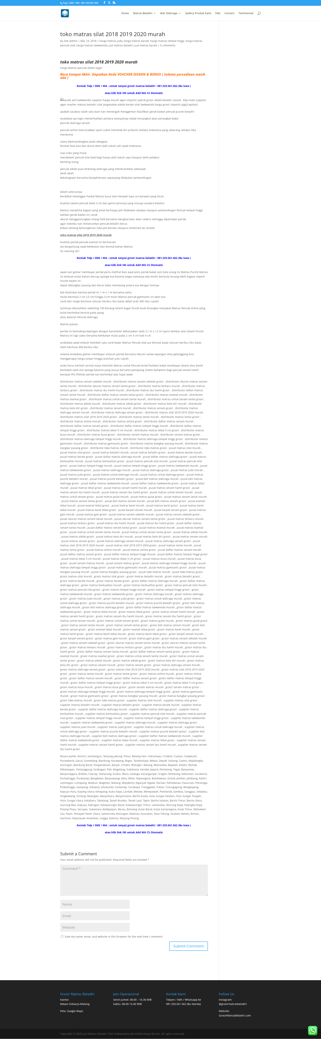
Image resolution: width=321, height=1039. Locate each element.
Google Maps (75, 1011)
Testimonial (246, 13)
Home (125, 13)
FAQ (217, 13)
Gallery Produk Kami (198, 13)
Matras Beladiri (142, 13)
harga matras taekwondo (91, 45)
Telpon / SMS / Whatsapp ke (183, 999)
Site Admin (70, 41)
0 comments (167, 45)
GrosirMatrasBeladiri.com (235, 1015)
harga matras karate (136, 41)
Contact (229, 13)
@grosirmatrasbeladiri (233, 1004)
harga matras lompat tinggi (167, 41)
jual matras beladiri (121, 45)
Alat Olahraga (168, 13)
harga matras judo (110, 41)
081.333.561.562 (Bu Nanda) (183, 1004)
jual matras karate (145, 45)
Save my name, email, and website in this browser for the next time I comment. (114, 936)
